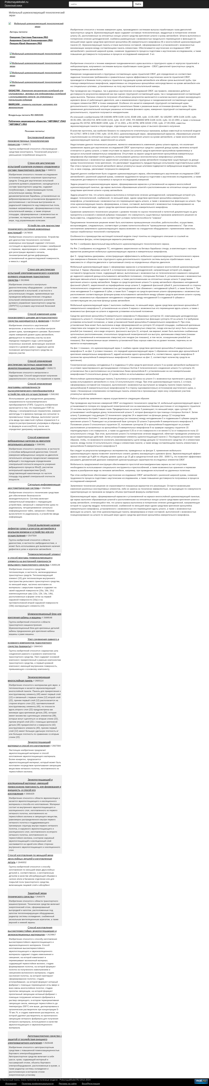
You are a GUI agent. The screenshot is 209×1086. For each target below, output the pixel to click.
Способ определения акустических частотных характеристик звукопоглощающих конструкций (30, 364)
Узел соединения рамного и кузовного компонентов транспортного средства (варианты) (33, 643)
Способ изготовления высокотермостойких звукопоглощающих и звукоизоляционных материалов (32, 931)
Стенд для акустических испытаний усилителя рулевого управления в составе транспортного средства (34, 166)
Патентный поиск (13, 5)
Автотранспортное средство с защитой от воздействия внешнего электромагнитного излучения (35, 1039)
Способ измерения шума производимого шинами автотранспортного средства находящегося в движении (33, 317)
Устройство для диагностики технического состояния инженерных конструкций (34, 229)
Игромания (11, 1083)
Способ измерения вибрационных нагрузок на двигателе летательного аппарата (29, 441)
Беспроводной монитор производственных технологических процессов (31, 141)
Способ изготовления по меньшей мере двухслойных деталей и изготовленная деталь (30, 859)
